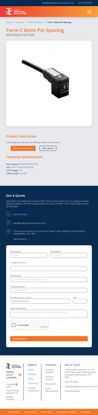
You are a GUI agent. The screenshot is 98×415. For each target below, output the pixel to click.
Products (20, 22)
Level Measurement (51, 389)
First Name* (15, 252)
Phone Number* (17, 287)
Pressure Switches (49, 370)
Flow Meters (51, 384)
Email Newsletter (72, 391)
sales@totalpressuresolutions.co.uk (58, 3)
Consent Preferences (33, 389)
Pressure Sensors (49, 378)
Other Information (18, 308)
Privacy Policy (14, 411)
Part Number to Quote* (21, 297)
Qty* (75, 297)
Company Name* (18, 262)
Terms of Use (30, 411)
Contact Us (33, 383)
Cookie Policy (47, 411)
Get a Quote (47, 148)
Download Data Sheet (23, 148)
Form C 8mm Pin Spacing (59, 22)
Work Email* (15, 276)
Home (9, 22)
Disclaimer (85, 411)
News (30, 379)
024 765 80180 (85, 3)
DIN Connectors (35, 22)
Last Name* (55, 252)
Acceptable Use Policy (67, 411)
